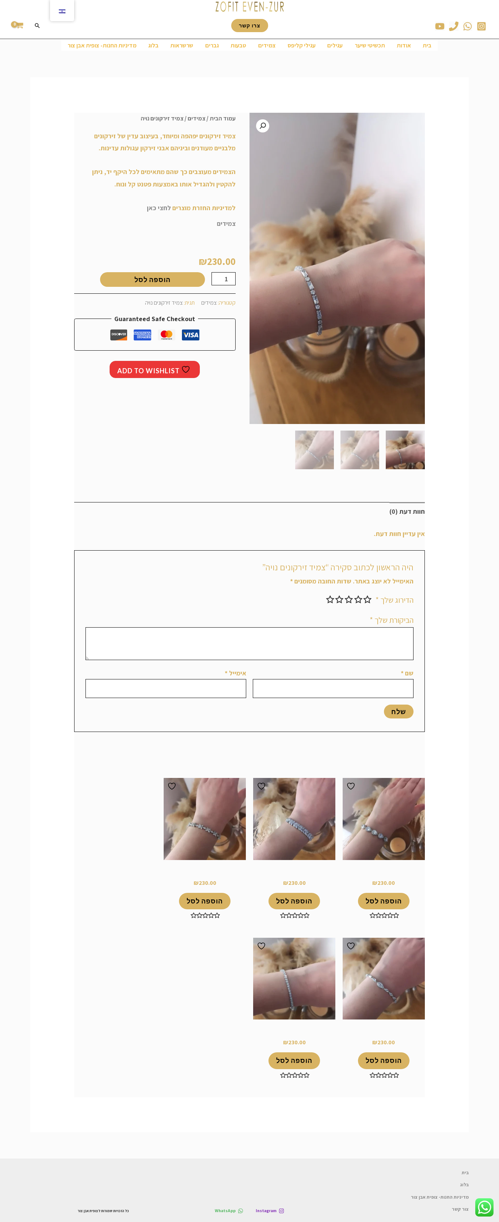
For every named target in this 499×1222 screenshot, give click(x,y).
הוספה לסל (152, 279)
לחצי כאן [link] (159, 208)
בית (427, 45)
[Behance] (440, 26)
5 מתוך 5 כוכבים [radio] (330, 599)
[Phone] (453, 26)
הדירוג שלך (395, 600)
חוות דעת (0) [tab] (407, 511)
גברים (212, 45)
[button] (262, 125)
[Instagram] (481, 26)
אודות (404, 45)
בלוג (153, 45)
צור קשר (460, 1209)
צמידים (267, 45)
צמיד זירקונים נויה (164, 302)
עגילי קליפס (301, 45)
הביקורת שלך (392, 620)
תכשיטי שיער (370, 45)
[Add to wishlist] (351, 786)
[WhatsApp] (467, 26)
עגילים (335, 45)
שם (407, 673)
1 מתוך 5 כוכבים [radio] (368, 599)
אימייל (235, 673)
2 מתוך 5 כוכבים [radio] (358, 599)
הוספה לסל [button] (384, 901)
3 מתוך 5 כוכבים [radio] (349, 599)
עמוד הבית (223, 118)
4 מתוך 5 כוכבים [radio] (340, 599)
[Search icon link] (37, 25)
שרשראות (181, 45)
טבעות (238, 45)
